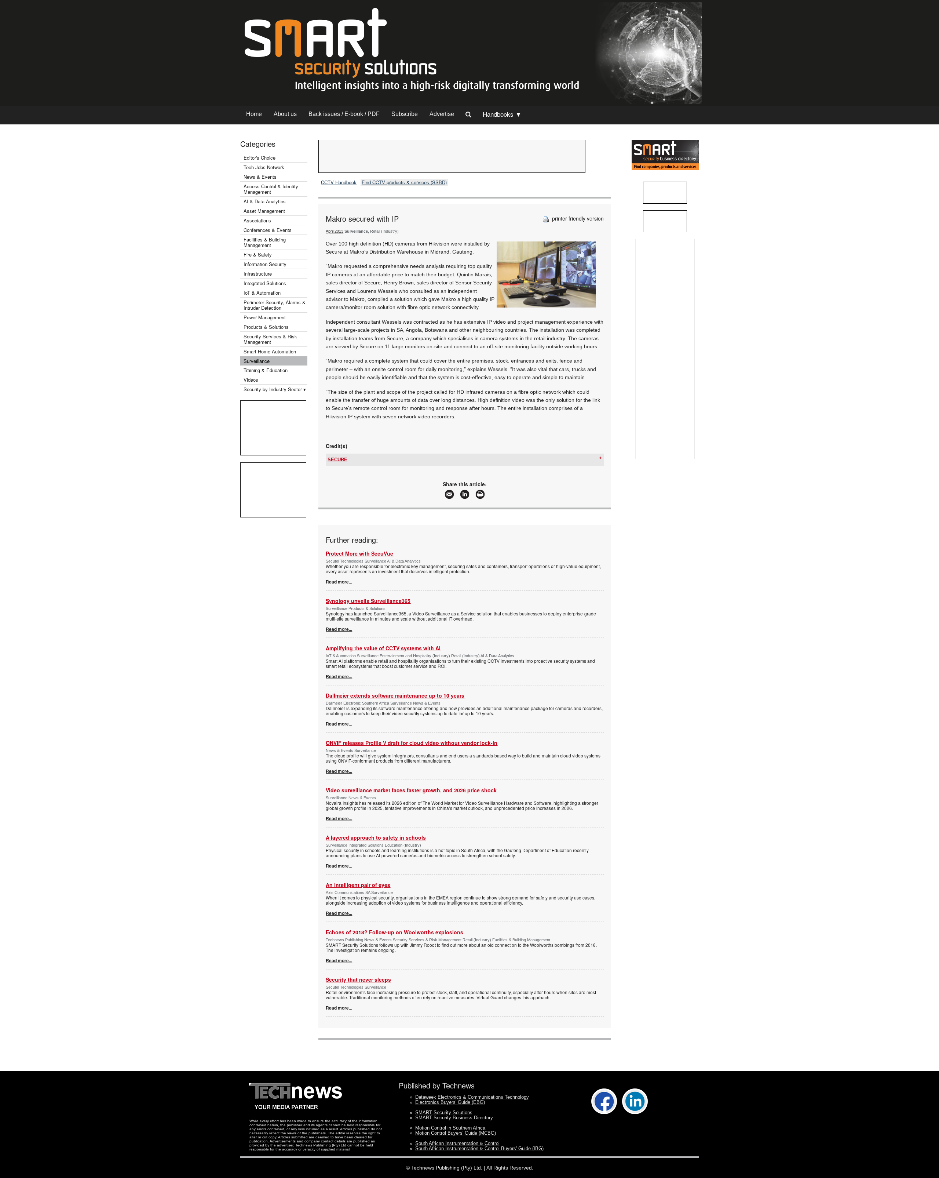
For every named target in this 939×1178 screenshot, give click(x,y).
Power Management (265, 317)
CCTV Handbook (339, 182)
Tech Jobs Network (264, 167)
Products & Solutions (266, 326)
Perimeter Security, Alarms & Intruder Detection (275, 305)
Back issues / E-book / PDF (344, 114)
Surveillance (257, 360)
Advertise (442, 114)
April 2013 (334, 231)
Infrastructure (258, 273)
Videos (251, 379)
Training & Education (266, 370)
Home (254, 114)
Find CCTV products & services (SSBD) (404, 182)
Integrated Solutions (265, 283)
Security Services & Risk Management (270, 339)
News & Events (260, 176)
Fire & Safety (258, 254)
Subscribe (404, 114)
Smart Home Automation (270, 351)
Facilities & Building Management (265, 242)
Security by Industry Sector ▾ (275, 389)
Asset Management (264, 210)
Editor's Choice (259, 157)
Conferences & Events (268, 229)
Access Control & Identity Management (271, 189)
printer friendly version (577, 218)
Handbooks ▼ (502, 114)
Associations (257, 220)
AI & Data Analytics (265, 201)
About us (285, 114)
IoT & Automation (262, 292)
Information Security (265, 264)
